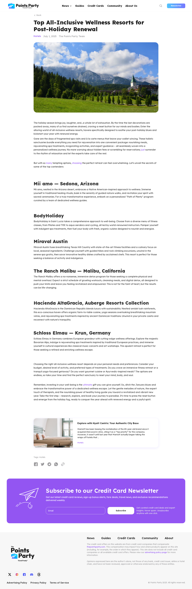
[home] (23, 6)
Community (114, 5)
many (49, 163)
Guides (79, 5)
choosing (77, 163)
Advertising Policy (17, 582)
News (90, 538)
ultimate (87, 384)
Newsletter (176, 6)
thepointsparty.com (96, 547)
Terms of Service (59, 582)
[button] (67, 6)
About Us (131, 5)
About (169, 538)
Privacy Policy (38, 582)
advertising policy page (156, 552)
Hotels (37, 36)
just (143, 149)
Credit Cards (96, 5)
